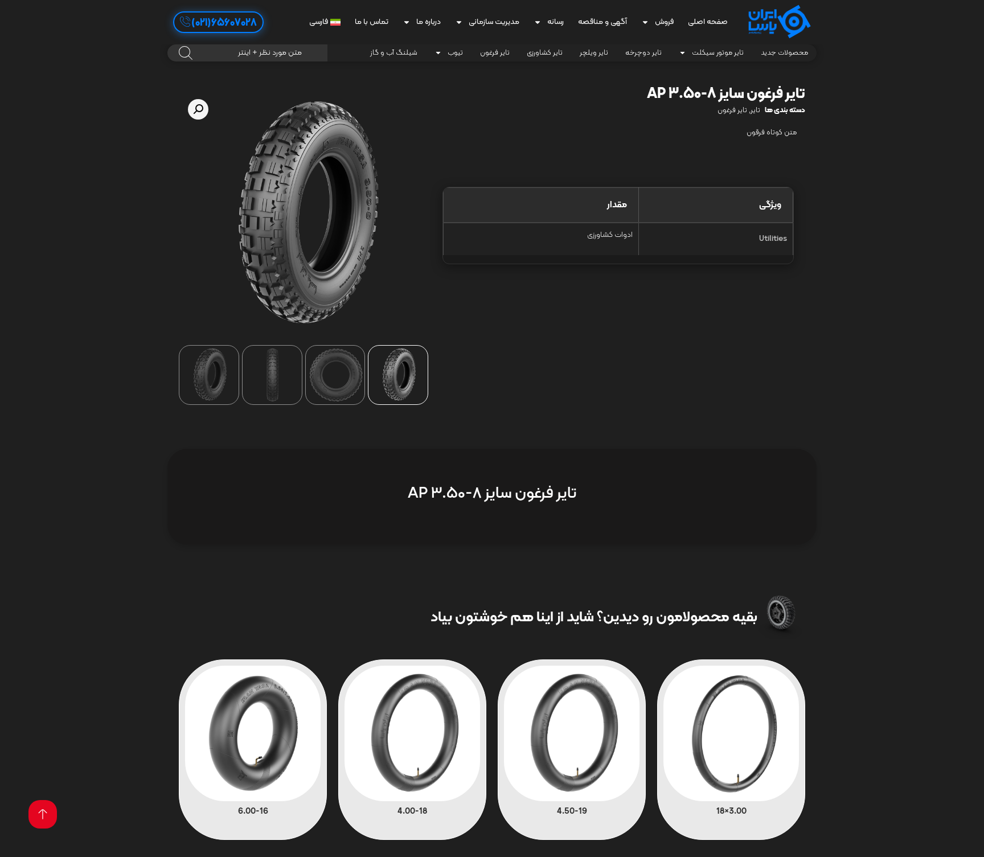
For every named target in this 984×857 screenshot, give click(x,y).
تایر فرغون (495, 53)
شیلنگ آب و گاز (393, 53)
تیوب (455, 53)
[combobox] (247, 52)
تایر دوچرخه (643, 53)
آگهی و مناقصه (602, 22)
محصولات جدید (784, 53)
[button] (198, 109)
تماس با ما (371, 22)
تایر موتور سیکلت (718, 53)
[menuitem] (324, 22)
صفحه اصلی (708, 22)
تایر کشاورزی (545, 53)
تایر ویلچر (594, 53)
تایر (755, 110)
